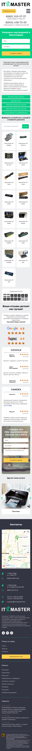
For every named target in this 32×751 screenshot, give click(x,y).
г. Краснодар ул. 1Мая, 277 (16, 19)
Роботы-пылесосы (8, 684)
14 (19, 299)
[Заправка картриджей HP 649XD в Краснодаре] (23, 215)
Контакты (5, 651)
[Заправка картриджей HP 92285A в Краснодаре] (9, 254)
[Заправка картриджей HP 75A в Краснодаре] (9, 274)
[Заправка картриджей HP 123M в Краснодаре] (9, 176)
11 (8, 299)
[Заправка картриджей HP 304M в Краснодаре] (23, 157)
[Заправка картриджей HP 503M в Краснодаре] (9, 196)
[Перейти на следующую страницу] (22, 299)
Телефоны (5, 687)
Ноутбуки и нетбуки (8, 681)
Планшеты (5, 690)
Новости (4, 649)
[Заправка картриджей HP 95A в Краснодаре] (23, 254)
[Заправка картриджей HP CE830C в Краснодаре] (9, 235)
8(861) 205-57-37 (16, 16)
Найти (25, 126)
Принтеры (5, 670)
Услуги (4, 646)
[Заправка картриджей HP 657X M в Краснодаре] (23, 137)
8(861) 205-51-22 (12, 590)
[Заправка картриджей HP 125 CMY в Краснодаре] (9, 157)
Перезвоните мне (9, 11)
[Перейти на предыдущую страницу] (8, 295)
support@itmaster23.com (16, 602)
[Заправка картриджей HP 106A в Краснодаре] (23, 235)
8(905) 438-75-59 (16, 22)
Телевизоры (6, 672)
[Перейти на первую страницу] (4, 295)
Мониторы (5, 675)
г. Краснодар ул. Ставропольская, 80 (16, 25)
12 (12, 299)
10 (5, 299)
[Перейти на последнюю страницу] (26, 299)
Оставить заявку (16, 53)
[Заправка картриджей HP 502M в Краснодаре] (23, 196)
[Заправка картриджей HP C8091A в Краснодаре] (9, 137)
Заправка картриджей (9, 692)
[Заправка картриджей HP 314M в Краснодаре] (23, 176)
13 (15, 299)
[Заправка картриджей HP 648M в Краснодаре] (9, 215)
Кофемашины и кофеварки (11, 678)
